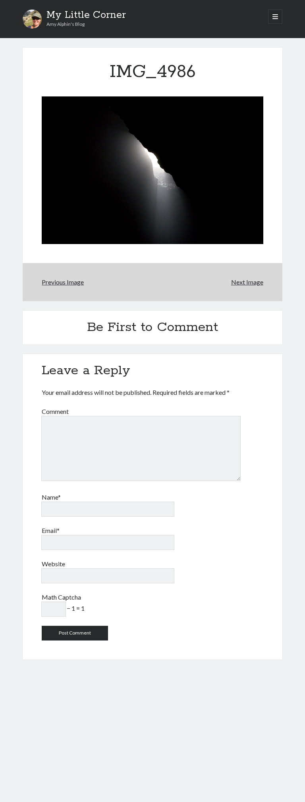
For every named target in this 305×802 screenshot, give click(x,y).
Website (53, 563)
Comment (55, 411)
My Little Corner (86, 15)
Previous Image (63, 282)
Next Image (247, 282)
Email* (51, 530)
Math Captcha (61, 597)
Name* (51, 497)
